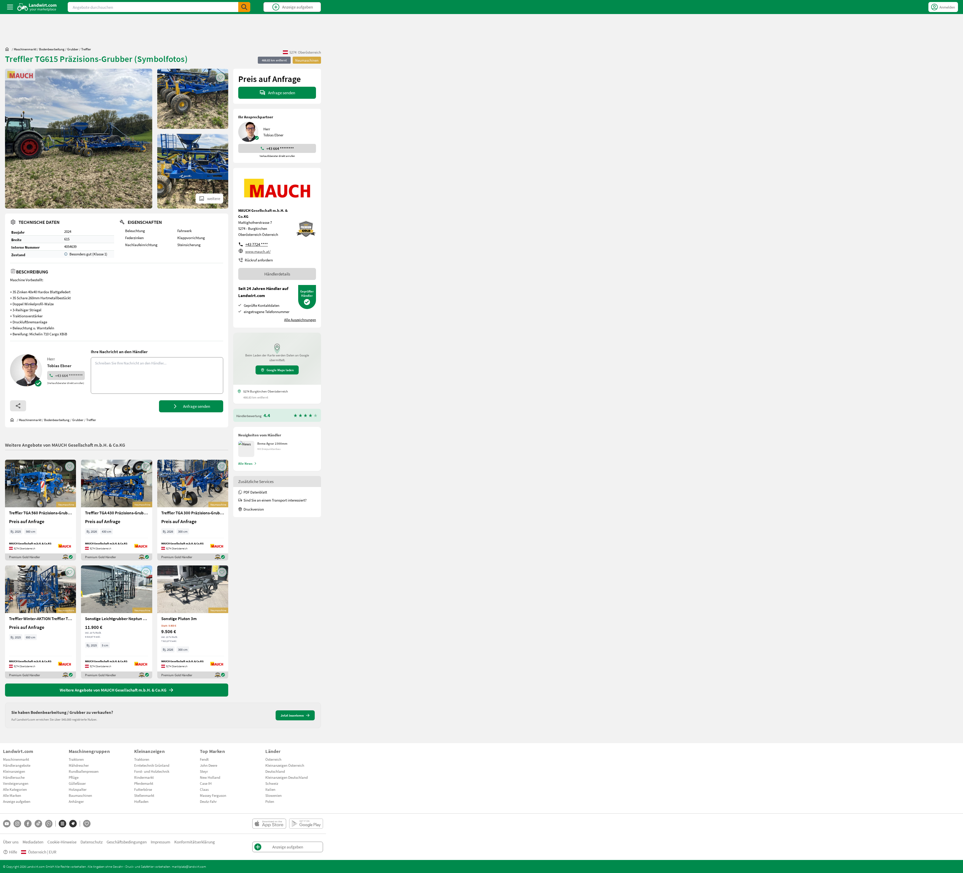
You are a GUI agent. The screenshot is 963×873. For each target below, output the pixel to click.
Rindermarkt (144, 777)
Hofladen (141, 801)
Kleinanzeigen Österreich (284, 765)
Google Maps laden (280, 370)
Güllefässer (77, 783)
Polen (269, 801)
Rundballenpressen (84, 771)
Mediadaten (33, 842)
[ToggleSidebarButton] (10, 7)
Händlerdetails (277, 274)
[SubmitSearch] (244, 7)
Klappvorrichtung (191, 237)
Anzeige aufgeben (16, 801)
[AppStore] (269, 824)
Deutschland (275, 771)
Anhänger (76, 801)
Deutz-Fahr (208, 801)
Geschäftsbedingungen (127, 842)
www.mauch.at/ (258, 251)
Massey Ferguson (213, 795)
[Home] (37, 7)
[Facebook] (28, 823)
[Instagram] (17, 823)
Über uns (11, 842)
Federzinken (134, 237)
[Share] (18, 405)
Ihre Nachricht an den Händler (119, 351)
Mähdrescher (79, 765)
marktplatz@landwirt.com (189, 866)
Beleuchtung (135, 230)
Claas (204, 789)
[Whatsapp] (49, 823)
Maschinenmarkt (16, 759)
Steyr (204, 771)
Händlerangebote (16, 765)
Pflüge (73, 777)
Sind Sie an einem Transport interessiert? (275, 500)
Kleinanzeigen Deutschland (286, 777)
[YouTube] (7, 823)
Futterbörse (143, 789)
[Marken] (73, 823)
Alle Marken (12, 795)
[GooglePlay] (306, 824)
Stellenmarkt (144, 795)
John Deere (208, 765)
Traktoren (76, 759)
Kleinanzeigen (14, 771)
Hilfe (13, 852)
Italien (270, 789)
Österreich (273, 759)
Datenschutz (92, 842)
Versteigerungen (15, 783)
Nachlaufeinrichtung (141, 244)
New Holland (210, 777)
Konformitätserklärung (194, 842)
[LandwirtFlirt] (87, 823)
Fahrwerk (184, 230)
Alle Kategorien (15, 789)
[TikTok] (38, 823)
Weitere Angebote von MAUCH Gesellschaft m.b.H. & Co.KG (65, 445)
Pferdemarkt (143, 783)
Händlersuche (14, 777)
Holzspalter (78, 789)
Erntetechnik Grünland (151, 765)
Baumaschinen (80, 795)
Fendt (204, 759)
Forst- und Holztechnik (151, 771)
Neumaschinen (306, 60)
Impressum (160, 842)
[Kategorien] (62, 823)
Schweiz (271, 783)
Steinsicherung (189, 244)
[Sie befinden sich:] (8, 49)
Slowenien (273, 795)
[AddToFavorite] (220, 77)
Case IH (206, 783)
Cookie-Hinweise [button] (61, 842)
